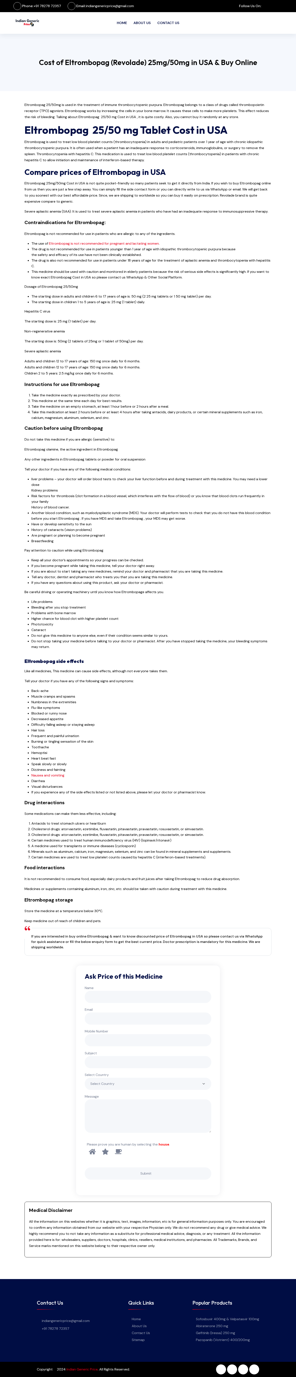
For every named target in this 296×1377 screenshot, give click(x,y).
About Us (142, 23)
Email (89, 1009)
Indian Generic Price (82, 1369)
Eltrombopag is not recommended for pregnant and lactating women (104, 243)
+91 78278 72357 (47, 6)
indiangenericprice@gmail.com (110, 6)
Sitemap (138, 1340)
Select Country (97, 1075)
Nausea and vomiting (47, 775)
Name (89, 988)
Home (122, 23)
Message (92, 1096)
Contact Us (168, 23)
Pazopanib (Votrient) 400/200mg (223, 1340)
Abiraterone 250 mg (212, 1326)
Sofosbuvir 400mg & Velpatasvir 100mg (227, 1319)
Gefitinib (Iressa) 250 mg (215, 1333)
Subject (91, 1053)
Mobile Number (96, 1031)
